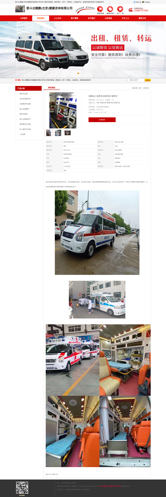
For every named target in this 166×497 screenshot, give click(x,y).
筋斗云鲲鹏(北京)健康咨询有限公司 (110, 486)
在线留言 (102, 120)
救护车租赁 (24, 114)
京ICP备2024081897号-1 (92, 486)
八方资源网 (67, 489)
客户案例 (74, 18)
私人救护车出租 (25, 129)
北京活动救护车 (25, 99)
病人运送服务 (24, 109)
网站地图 (87, 489)
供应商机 (40, 18)
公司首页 (23, 18)
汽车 (98, 103)
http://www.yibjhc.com (52, 474)
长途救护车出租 (25, 104)
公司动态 (108, 18)
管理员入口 (80, 489)
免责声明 (74, 489)
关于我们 (91, 18)
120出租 (22, 134)
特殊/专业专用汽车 (113, 103)
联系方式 (142, 18)
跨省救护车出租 (25, 124)
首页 (140, 88)
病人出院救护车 (25, 119)
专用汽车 (103, 103)
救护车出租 (24, 94)
